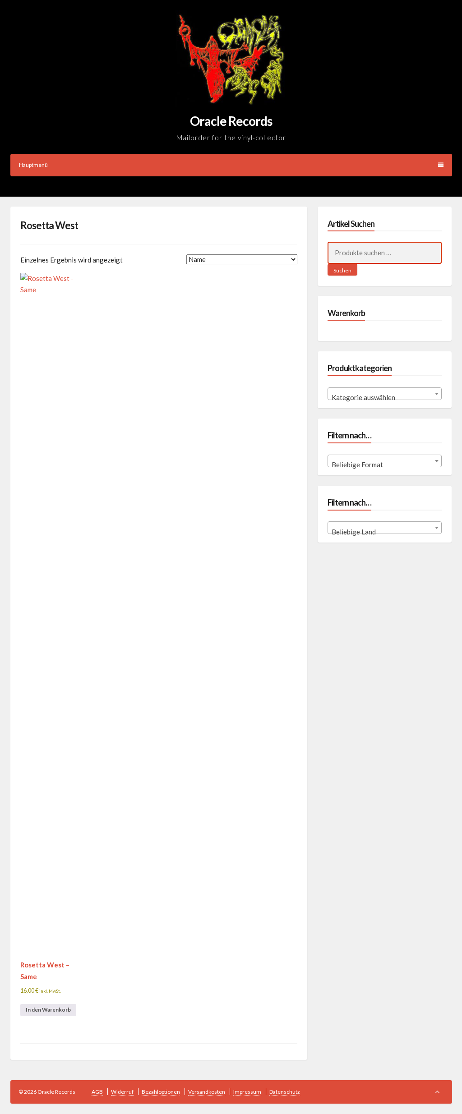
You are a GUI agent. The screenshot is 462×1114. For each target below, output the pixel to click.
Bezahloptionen (161, 1091)
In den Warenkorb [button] (48, 1009)
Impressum (247, 1091)
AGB (97, 1091)
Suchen (342, 270)
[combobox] (385, 393)
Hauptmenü (33, 164)
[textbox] (384, 397)
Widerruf (122, 1091)
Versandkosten (206, 1091)
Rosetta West (49, 225)
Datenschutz (284, 1091)
